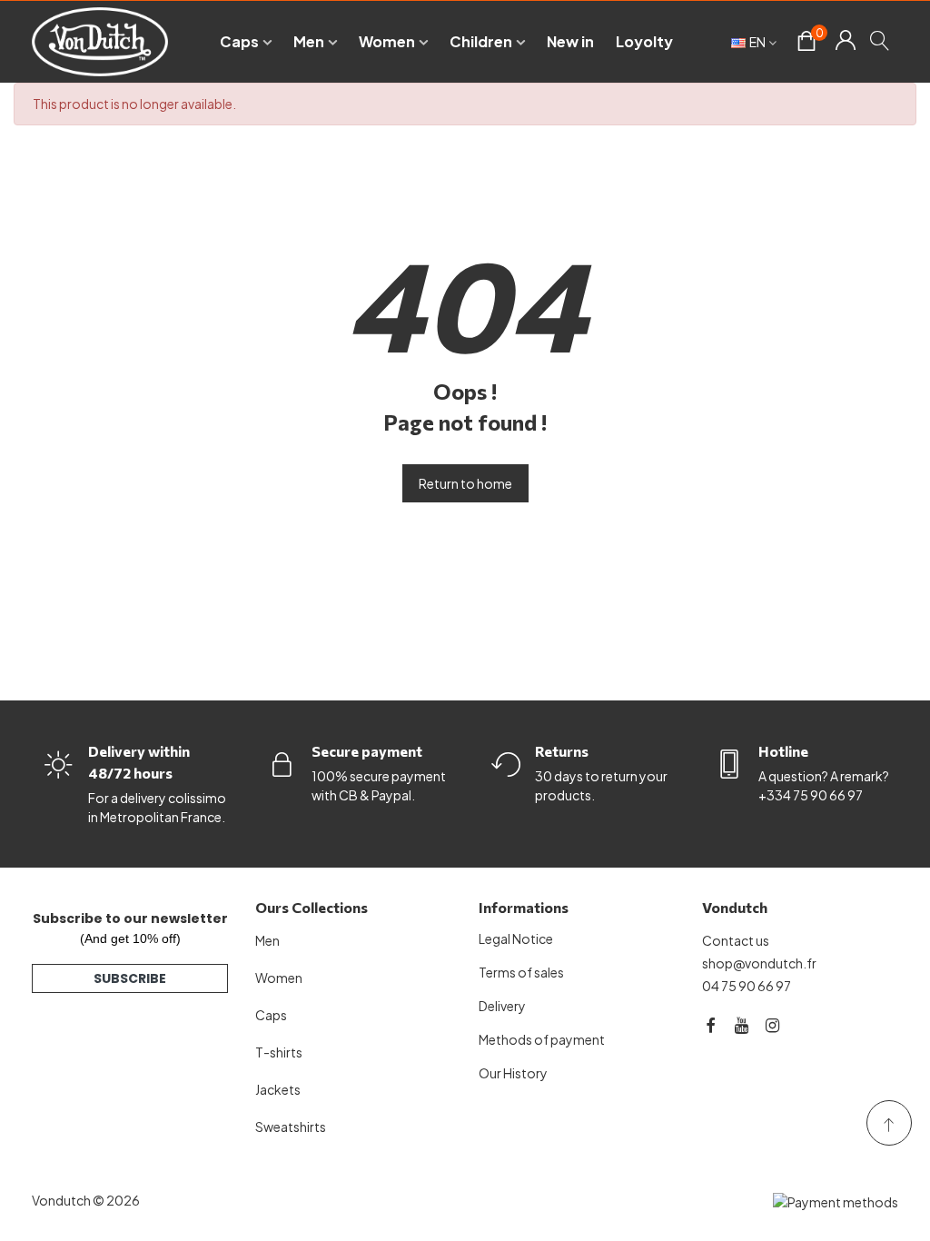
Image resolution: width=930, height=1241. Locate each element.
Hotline (783, 750)
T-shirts (278, 1052)
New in (570, 41)
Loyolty (644, 41)
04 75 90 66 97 (746, 986)
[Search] (880, 40)
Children (481, 41)
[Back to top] (889, 1123)
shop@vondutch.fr (759, 963)
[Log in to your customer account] (845, 41)
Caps (239, 41)
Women (387, 41)
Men (308, 41)
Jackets (278, 1089)
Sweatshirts (290, 1126)
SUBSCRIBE (130, 978)
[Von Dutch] (100, 41)
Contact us (735, 940)
